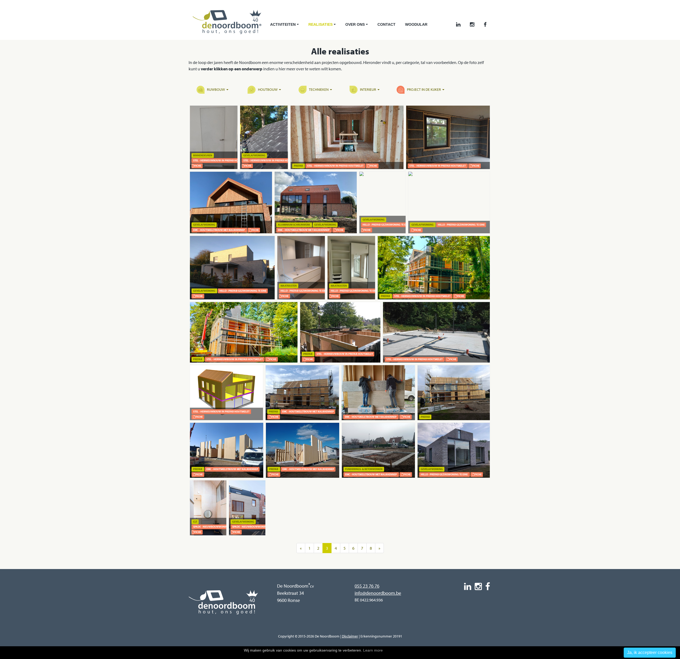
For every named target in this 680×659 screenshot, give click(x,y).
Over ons (357, 26)
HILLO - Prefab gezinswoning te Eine (386, 224)
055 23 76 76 (367, 586)
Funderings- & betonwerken (363, 469)
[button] (214, 89)
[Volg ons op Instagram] (472, 24)
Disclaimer (350, 636)
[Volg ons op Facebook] (485, 24)
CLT (195, 521)
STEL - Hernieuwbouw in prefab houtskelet (221, 160)
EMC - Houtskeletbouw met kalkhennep (219, 230)
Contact (386, 24)
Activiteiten (285, 26)
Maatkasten (288, 285)
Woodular (416, 24)
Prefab (298, 165)
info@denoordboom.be (378, 593)
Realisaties (322, 26)
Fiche (197, 165)
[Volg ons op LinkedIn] (458, 24)
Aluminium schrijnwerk (294, 224)
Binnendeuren (202, 155)
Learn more (373, 650)
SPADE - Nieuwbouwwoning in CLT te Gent (220, 526)
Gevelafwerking (254, 155)
